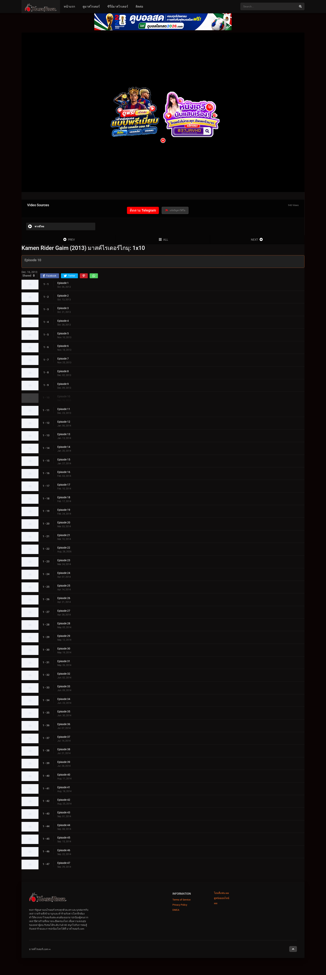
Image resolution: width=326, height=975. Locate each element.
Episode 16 (63, 472)
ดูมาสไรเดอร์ (91, 6)
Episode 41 (63, 787)
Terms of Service (181, 899)
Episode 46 (63, 850)
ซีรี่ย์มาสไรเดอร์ (117, 6)
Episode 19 (63, 510)
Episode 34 (63, 699)
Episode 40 (63, 774)
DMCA (175, 909)
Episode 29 (63, 636)
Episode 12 (63, 421)
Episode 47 (63, 862)
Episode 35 (63, 711)
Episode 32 (63, 673)
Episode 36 (63, 724)
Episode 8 (63, 371)
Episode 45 (63, 837)
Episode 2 (63, 295)
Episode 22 (63, 547)
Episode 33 (63, 686)
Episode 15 (63, 459)
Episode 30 (63, 648)
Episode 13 (63, 434)
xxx (215, 903)
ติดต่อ (139, 6)
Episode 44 (63, 825)
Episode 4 (63, 320)
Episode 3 (63, 308)
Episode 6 (63, 346)
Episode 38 (63, 749)
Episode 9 (63, 383)
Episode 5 (63, 333)
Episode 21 (63, 535)
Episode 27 (63, 610)
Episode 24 (63, 572)
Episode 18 (63, 497)
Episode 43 (63, 812)
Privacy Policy (179, 904)
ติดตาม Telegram (143, 210)
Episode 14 (63, 446)
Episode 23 (63, 560)
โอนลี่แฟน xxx (221, 893)
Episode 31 (63, 661)
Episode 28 (63, 623)
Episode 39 (63, 761)
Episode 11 (63, 409)
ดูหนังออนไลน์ (221, 898)
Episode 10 (63, 396)
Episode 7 (63, 358)
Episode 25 (63, 585)
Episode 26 (63, 598)
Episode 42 (63, 799)
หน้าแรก (69, 6)
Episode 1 (63, 282)
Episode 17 (63, 484)
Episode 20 (63, 522)
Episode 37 (63, 736)
